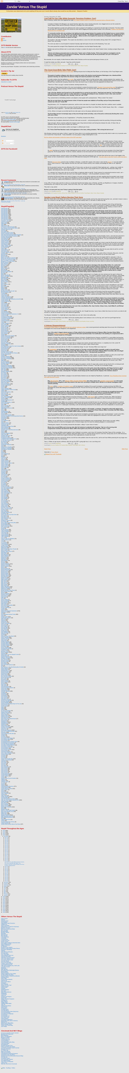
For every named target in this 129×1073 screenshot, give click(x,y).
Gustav (2, 419)
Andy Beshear (4, 244)
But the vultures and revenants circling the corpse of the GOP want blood (62, 137)
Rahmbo (3, 653)
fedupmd (6, 181)
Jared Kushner (4, 469)
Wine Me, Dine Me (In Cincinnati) (9, 1063)
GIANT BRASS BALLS (6, 402)
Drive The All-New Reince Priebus (9, 353)
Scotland (3, 692)
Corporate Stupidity (5, 318)
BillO (2, 273)
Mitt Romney (4, 589)
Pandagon (3, 982)
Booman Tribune (5, 932)
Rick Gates (3, 662)
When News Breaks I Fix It (7, 811)
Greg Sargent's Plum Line (7, 955)
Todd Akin (3, 761)
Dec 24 (6, 846)
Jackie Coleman (5, 460)
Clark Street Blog (5, 1043)
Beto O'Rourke (4, 263)
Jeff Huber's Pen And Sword (7, 957)
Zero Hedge (4, 1026)
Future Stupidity (5, 388)
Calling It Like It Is (5, 1038)
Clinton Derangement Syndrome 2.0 (9, 314)
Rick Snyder (4, 663)
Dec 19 (6, 853)
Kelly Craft (3, 519)
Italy (2, 456)
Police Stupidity (76, 321)
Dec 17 (6, 855)
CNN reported (91, 396)
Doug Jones (4, 350)
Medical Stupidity (5, 563)
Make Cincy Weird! (5, 1051)
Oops (2, 615)
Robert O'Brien (4, 669)
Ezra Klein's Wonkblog (6, 949)
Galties (2, 390)
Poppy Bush (4, 640)
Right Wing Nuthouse (6, 992)
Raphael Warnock (5, 656)
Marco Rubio (4, 550)
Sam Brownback (5, 686)
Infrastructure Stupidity (6, 447)
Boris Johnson (4, 284)
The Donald (4, 737)
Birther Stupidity (5, 275)
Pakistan (3, 620)
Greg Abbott (4, 417)
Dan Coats (3, 324)
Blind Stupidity (4, 278)
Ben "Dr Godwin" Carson (7, 260)
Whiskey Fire (4, 1021)
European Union (5, 379)
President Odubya (5, 645)
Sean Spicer (4, 698)
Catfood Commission (6, 296)
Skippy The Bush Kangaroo (7, 998)
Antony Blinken (4, 249)
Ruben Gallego (4, 680)
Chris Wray (3, 306)
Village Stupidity (5, 796)
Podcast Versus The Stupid (7, 636)
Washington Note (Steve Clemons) (9, 1020)
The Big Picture (4, 1009)
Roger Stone (4, 674)
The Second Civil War (69, 65)
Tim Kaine (3, 755)
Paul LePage (4, 627)
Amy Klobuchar (4, 238)
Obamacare (4, 612)
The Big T (3, 735)
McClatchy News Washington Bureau (10, 970)
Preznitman (4, 646)
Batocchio (6, 185)
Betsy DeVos (4, 264)
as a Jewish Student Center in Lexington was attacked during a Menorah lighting (94, 20)
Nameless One (4, 594)
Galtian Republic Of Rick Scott (8, 389)
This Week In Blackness (6, 1019)
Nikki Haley (4, 604)
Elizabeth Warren (5, 363)
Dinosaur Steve (5, 342)
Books (2, 283)
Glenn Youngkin (5, 405)
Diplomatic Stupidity (6, 343)
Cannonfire (3, 938)
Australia (3, 253)
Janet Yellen (4, 467)
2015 (4, 902)
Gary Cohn (3, 393)
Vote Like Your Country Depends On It (10, 800)
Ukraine (3, 785)
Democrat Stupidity (5, 336)
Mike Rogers (4, 585)
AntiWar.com (4, 924)
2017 (4, 899)
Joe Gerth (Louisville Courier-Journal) (10, 1047)
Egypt (2, 359)
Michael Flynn (65, 193)
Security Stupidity (5, 701)
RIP (2, 665)
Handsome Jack (5, 424)
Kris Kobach (4, 527)
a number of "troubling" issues (65, 386)
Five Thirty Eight (5, 954)
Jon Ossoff (3, 502)
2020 (4, 834)
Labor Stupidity (4, 530)
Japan (2, 468)
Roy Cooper (4, 678)
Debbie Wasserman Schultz (7, 335)
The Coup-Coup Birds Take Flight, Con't (60, 70)
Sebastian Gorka (5, 699)
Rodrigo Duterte (5, 672)
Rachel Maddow (5, 989)
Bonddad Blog (4, 931)
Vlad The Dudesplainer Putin (8, 798)
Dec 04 (6, 877)
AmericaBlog (4, 922)
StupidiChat (4, 721)
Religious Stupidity (61, 65)
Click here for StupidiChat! (12, 129)
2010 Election (4, 209)
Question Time (4, 651)
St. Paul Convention (6, 710)
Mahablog (3, 968)
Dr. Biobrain (4, 946)
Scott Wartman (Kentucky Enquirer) (9, 1053)
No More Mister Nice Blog (7, 974)
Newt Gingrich (4, 602)
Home (86, 449)
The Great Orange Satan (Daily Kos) (9, 1011)
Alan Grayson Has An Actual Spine (9, 228)
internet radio (7, 112)
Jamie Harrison (4, 466)
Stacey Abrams (4, 711)
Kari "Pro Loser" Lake (6, 507)
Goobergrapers (4, 411)
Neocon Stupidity (5, 600)
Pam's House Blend (6, 981)
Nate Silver (3, 597)
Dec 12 (6, 866)
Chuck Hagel (4, 308)
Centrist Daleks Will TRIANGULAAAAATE (11, 299)
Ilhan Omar (3, 442)
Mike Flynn (3, 581)
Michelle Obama (5, 575)
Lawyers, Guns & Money (7, 963)
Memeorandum (4, 972)
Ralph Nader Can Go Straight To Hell (10, 654)
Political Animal (4, 986)
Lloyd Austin (4, 543)
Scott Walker (4, 695)
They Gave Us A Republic (7, 1061)
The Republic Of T (5, 1016)
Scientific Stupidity (5, 691)
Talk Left (3, 1004)
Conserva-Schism (5, 316)
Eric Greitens (4, 374)
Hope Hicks (4, 434)
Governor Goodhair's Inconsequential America (12, 416)
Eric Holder (3, 377)
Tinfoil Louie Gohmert (6, 759)
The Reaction (4, 1015)
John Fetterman (5, 491)
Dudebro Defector (5, 356)
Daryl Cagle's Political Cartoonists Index (10, 942)
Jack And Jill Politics (6, 956)
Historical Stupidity (5, 433)
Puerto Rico (4, 649)
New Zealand (4, 601)
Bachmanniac (4, 254)
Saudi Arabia (4, 690)
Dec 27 (6, 842)
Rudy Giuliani (4, 682)
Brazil (2, 285)
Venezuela (3, 792)
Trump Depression (5, 773)
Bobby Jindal (4, 280)
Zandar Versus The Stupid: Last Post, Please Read (10, 184)
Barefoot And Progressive (7, 1034)
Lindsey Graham (5, 539)
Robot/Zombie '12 (5, 670)
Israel (2, 455)
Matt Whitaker (4, 560)
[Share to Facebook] (76, 64)
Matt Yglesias (4, 969)
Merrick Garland (5, 566)
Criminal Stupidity (62, 321)
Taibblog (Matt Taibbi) (6, 1003)
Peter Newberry (5, 632)
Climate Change (5, 312)
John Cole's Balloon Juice (7, 958)
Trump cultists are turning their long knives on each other (58, 71)
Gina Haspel (4, 403)
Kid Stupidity (4, 523)
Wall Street (3, 802)
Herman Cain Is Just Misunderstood (9, 429)
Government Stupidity (6, 414)
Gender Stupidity (5, 397)
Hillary (2, 432)
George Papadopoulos (6, 400)
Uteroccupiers (4, 789)
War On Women (82, 445)
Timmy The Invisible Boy (7, 758)
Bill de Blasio (4, 270)
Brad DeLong (4, 934)
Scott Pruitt (3, 694)
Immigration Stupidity (6, 444)
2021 (4, 833)
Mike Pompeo (4, 584)
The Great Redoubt (5, 1012)
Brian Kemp (4, 286)
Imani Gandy (4, 443)
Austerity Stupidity (5, 252)
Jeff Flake (3, 473)
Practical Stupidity (5, 641)
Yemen (2, 820)
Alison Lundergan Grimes (7, 233)
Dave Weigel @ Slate (6, 943)
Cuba (2, 322)
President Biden (5, 643)
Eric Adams (3, 372)
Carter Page (4, 295)
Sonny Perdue (4, 704)
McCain (3, 561)
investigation (53, 349)
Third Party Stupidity (6, 751)
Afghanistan (4, 223)
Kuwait (2, 528)
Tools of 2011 (4, 768)
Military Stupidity (71, 193)
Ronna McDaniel (5, 677)
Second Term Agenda (6, 700)
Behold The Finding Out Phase (8, 259)
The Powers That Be (6, 746)
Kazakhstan (4, 513)
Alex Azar (3, 230)
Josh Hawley (4, 503)
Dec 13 (6, 860)
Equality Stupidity (5, 371)
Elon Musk (3, 364)
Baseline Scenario (5, 927)
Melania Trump (4, 565)
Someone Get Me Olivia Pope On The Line (11, 703)
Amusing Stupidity (5, 237)
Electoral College (56, 162)
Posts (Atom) (54, 452)
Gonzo (2, 410)
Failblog (3, 950)
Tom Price (3, 764)
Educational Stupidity (6, 358)
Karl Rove (3, 510)
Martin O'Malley (5, 555)
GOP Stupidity (54, 193)
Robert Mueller (4, 668)
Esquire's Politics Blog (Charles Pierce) (10, 948)
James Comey (4, 465)
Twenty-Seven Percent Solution (8, 778)
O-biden (3, 608)
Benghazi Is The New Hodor (8, 261)
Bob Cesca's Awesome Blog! (8, 929)
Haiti (2, 421)
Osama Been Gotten (6, 617)
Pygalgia (3, 988)
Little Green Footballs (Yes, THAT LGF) (10, 965)
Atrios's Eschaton (5, 925)
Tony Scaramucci (5, 766)
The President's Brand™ (7, 747)
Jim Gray (3, 482)
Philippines (3, 633)
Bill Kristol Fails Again (6, 271)
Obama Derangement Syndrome (9, 610)
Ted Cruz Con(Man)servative (8, 731)
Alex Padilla (4, 231)
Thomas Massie (5, 754)
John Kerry (3, 496)
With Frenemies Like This (7, 816)
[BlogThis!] (72, 64)
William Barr (4, 813)
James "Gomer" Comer (6, 463)
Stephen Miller (4, 715)
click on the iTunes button (10, 119)
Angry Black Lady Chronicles (8, 923)
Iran (2, 450)
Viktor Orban (4, 795)
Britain (2, 287)
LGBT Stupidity (4, 536)
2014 (4, 903)
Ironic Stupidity (4, 453)
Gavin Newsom (4, 394)
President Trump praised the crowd (106, 87)
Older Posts (125, 449)
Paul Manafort (4, 628)
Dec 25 (6, 845)
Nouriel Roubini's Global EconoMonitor (10, 976)
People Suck (4, 630)
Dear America (4, 332)
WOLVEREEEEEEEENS (7, 817)
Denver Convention (5, 338)
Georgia (3, 401)
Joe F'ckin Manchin (5, 488)
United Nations (4, 787)
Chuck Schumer (5, 309)
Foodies (3, 386)
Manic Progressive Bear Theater (8, 549)
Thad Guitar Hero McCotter (7, 733)
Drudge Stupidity (5, 354)
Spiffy (2, 708)
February (6, 894)
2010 (4, 909)
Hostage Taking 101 (6, 435)
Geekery (3, 395)
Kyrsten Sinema (5, 529)
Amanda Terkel (4, 921)
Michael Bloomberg (5, 569)
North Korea (4, 606)
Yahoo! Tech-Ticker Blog (7, 1025)
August (5, 886)
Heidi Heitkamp (5, 427)
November (6, 882)
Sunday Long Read (90, 321)
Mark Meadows (4, 554)
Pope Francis (4, 639)
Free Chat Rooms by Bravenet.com (13, 130)
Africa (2, 224)
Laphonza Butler (5, 531)
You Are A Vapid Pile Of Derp (8, 821)
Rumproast (3, 993)
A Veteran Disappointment (54, 325)
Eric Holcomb (4, 375)
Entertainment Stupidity (6, 366)
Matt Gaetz (3, 559)
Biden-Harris (4, 268)
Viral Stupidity (4, 797)
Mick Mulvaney (4, 576)
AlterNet (3, 919)
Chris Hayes (4, 304)
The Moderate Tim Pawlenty (7, 742)
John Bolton (4, 489)
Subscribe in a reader (6, 82)
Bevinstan (3, 265)
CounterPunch (4, 939)
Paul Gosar (3, 624)
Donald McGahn (5, 347)
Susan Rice (4, 729)
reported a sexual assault (107, 381)
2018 (4, 898)
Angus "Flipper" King (6, 245)
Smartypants (4, 1000)
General (3, 398)
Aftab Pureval (4, 225)
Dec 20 (6, 851)
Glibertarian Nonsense (6, 408)
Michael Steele (4, 574)
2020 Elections (4, 215)
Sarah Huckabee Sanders (7, 687)
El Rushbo (3, 361)
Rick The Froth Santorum (7, 664)
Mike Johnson (4, 582)
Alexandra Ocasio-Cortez (7, 232)
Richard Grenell (5, 661)
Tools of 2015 (4, 772)
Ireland (2, 452)
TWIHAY (3, 779)
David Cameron (5, 328)
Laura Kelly (4, 533)
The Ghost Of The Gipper (7, 738)
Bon (4, 38)
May (5, 890)
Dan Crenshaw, (55, 381)
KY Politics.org (4, 1050)
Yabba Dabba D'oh (5, 819)
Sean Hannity (4, 696)
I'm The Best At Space (6, 440)
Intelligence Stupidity (6, 448)
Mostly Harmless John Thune (8, 590)
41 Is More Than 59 (5, 220)
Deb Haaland (4, 333)
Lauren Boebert (5, 534)
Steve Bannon (4, 717)
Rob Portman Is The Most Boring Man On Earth (12, 667)
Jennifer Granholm (5, 479)
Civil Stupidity (4, 311)
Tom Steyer (3, 765)
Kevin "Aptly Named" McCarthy (8, 522)
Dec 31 (6, 837)
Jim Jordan (3, 483)
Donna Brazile (4, 348)
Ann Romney (4, 247)
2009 (4, 910)
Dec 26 (6, 843)
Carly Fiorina (4, 294)
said (101, 145)
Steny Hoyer (4, 714)
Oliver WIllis (4, 978)
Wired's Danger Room (6, 1024)
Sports (2, 709)
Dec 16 (6, 856)
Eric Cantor (3, 373)
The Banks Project (5, 1058)
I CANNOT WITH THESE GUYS (8, 438)
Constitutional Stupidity (6, 317)
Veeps (2, 790)
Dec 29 (6, 840)
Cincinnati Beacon (5, 1039)
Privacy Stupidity (5, 647)
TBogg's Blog (4, 1002)
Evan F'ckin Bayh (5, 380)
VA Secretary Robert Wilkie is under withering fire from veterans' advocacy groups (65, 327)
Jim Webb (3, 484)
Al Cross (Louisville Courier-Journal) (10, 1032)
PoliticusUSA (4, 987)
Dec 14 (6, 859)
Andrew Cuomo (5, 241)
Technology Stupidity (6, 730)
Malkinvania (4, 547)
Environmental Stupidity (6, 367)
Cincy (2, 310)
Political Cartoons (5, 638)
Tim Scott (3, 757)
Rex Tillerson (4, 659)
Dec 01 (6, 880)
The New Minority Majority (7, 743)
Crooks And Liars (5, 940)
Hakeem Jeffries (5, 422)
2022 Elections (4, 217)
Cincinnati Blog (4, 1041)
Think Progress (4, 1018)
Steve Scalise (4, 719)
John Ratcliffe (4, 497)
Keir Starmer (4, 515)
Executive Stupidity (55, 445)
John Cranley (4, 490)
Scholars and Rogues (6, 996)
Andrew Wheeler (5, 242)
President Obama (5, 644)
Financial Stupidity (5, 383)
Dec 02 (6, 879)
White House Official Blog (7, 1023)
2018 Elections (4, 214)
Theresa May (4, 750)
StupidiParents (4, 723)
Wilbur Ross (4, 812)
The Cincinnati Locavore (7, 1059)
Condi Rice (3, 315)
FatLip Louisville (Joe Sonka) (8, 1046)
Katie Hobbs (4, 511)
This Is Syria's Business (6, 753)
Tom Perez (3, 763)
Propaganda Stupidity (6, 648)
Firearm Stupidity (5, 385)
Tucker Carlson (4, 776)
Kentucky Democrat (5, 1049)
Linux (2, 541)
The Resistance (5, 748)
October (6, 883)
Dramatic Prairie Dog (6, 351)
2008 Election (4, 208)
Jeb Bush (3, 472)
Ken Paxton (4, 521)
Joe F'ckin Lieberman (6, 487)
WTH (2, 818)
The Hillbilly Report (5, 1060)
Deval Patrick (4, 339)
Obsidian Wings (5, 977)
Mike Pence (4, 583)
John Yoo (3, 499)
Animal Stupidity (5, 246)
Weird (2, 808)
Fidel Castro (4, 382)
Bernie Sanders (5, 262)
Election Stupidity (5, 362)
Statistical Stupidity (5, 712)
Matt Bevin (3, 558)
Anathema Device (8, 197)
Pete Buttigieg (4, 631)
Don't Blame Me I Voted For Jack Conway (11, 346)
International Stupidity (6, 449)
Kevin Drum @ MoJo (6, 962)
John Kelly (3, 495)
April (5, 891)
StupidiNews (4, 722)
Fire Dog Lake (4, 953)
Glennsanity (4, 406)
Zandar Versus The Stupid (26, 7)
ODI (2, 613)
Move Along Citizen (5, 591)
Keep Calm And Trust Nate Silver (9, 514)
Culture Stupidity (5, 323)
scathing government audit (61, 333)
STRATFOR (4, 994)
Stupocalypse (4, 725)
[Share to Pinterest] (77, 64)
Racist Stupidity (5, 652)
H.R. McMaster (4, 420)
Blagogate (3, 277)
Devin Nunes (4, 340)
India (2, 445)
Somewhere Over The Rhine (8, 1054)
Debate (3, 334)
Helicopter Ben (4, 428)
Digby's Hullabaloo (5, 945)
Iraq (2, 451)
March (5, 892)
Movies (3, 592)
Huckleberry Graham (6, 437)
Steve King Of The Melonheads (8, 718)
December (6, 836)
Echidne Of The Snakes (6, 947)
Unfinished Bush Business (7, 786)
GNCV (2, 409)
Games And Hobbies (6, 391)
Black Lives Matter (54, 321)
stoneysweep (7, 194)
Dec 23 (6, 847)
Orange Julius (4, 616)
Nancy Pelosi (4, 596)
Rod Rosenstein (5, 671)
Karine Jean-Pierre (5, 508)
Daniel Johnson (5, 326)
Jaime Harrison (4, 461)
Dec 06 (6, 874)
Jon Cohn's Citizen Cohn (7, 959)
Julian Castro (4, 505)
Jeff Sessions (4, 474)
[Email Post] (69, 63)
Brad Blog (3, 933)
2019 (4, 896)
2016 (4, 900)
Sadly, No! (3, 995)
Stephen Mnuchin (5, 716)
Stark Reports (4, 1001)
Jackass (3, 459)
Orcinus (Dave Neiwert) (6, 979)
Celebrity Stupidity (5, 297)
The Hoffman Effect (5, 739)
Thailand (3, 734)
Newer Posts (47, 449)
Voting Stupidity (5, 801)
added (51, 150)
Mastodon (3, 136)
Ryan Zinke (4, 684)
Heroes (3, 430)
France (2, 387)
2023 (4, 830)
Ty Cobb (3, 782)
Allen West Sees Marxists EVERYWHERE (11, 234)
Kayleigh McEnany (5, 512)
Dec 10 (6, 869)
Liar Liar (3, 537)
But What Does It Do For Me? (8, 291)
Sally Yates (3, 685)
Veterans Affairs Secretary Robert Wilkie (76, 381)
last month (70, 79)
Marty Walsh (4, 557)
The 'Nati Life (4, 1057)
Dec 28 (6, 841)
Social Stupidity (82, 321)
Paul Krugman (4, 625)
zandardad (6, 189)
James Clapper (4, 464)
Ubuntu (3, 784)
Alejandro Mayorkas (6, 229)
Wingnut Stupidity (84, 65)
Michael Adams (4, 568)
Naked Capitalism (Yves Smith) (8, 973)
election (110, 162)
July (5, 887)
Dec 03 (6, 878)
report (51, 386)
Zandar (4, 40)
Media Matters (4, 971)
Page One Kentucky (6, 1052)
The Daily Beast (5, 1010)
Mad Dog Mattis (5, 546)
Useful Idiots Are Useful (6, 788)
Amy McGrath (4, 239)
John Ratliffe (4, 498)
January (6, 895)
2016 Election (4, 213)
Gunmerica (59, 193)
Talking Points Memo (6, 1005)
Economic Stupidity (5, 357)
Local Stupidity (54, 65)
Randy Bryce (4, 655)
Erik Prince (3, 378)
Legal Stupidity (69, 321)
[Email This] (71, 64)
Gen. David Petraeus (6, 396)
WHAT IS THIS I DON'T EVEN (8, 810)
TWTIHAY (3, 780)
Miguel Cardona (5, 578)
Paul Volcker (4, 629)
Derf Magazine (4, 1044)
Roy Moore (3, 679)
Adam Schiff (4, 222)
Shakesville (4, 997)
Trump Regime (87, 193)
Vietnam (3, 794)
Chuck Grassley (5, 307)
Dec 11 (6, 868)
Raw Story (3, 990)
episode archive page (14, 122)
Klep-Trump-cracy (5, 526)
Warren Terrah (77, 65)
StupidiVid (3, 724)
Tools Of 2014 (4, 771)
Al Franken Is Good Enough (7, 226)
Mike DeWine (4, 580)
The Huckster (4, 740)
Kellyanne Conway (5, 520)
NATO (2, 598)
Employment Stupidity (6, 365)
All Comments (6, 143)
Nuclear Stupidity (5, 607)
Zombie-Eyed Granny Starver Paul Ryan (10, 824)
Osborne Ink (4, 980)
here (5, 47)
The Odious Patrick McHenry (8, 745)
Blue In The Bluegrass (6, 1036)
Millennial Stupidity (5, 588)
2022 (4, 832)
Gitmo (2, 404)
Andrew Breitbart (5, 240)
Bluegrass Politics (5, 1037)
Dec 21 (6, 850)
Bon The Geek (4, 281)
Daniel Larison (4, 941)
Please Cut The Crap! (6, 985)
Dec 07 (6, 873)
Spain (2, 707)
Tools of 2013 (4, 770)
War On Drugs (4, 803)
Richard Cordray (5, 660)
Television (3, 732)
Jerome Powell (4, 480)
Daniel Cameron (5, 325)
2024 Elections (4, 218)
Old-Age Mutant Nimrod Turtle (8, 614)
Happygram (4, 425)
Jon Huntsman (4, 500)
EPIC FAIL (3, 369)
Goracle (3, 413)
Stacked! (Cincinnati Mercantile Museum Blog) (12, 1055)
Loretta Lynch (4, 545)
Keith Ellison (4, 516)
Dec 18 (6, 854)
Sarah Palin (4, 688)
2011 (4, 907)
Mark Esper (4, 553)
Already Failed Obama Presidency (9, 236)
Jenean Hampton (5, 477)
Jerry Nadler (4, 481)
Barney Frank (4, 256)
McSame (3, 562)
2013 (4, 905)
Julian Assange (4, 504)
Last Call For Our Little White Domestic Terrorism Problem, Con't (70, 18)
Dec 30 (6, 838)
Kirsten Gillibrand (5, 524)
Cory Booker (4, 319)
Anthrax (3, 248)
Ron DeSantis (4, 675)
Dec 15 (6, 858)
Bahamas (3, 255)
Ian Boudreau (4, 441)
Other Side (3, 618)
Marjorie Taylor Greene (6, 551)
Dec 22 (6, 849)
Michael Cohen (4, 570)
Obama (3, 609)
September (6, 884)
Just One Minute (5, 961)
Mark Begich (4, 552)
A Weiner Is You (5, 221)
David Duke (4, 330)
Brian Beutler (4, 935)
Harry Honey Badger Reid (7, 426)
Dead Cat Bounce (5, 331)
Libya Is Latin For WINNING (7, 538)
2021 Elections (4, 216)
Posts (4, 141)
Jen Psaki (3, 476)
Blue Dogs (3, 279)
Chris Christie (4, 303)
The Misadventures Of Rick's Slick (9, 741)
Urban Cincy (4, 1062)
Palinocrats (3, 621)
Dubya (2, 355)
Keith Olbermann (5, 518)
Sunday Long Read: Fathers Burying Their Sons (63, 197)
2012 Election (4, 210)
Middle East (4, 577)
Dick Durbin (4, 341)
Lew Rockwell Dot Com (6, 964)
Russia (2, 683)
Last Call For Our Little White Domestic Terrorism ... (15, 861)
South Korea (4, 706)
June (5, 888)
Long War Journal (5, 966)
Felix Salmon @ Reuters (7, 951)
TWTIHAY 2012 (4, 781)
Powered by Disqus (5, 202)
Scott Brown (4, 693)
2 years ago (23, 184)
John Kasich (4, 494)
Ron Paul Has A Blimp (6, 676)
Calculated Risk (5, 937)
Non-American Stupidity (6, 605)
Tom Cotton (4, 762)
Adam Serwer (4, 918)
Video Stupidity (4, 793)
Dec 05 (6, 875)
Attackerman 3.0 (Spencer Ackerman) (10, 926)
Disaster (3, 344)
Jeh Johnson (4, 475)
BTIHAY (3, 288)
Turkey (2, 777)
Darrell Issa (4, 327)
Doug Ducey (4, 349)
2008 (4, 912)
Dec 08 (6, 871)
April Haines (4, 250)
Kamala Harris (4, 506)
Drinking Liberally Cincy (7, 1045)
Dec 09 (6, 870)
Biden (2, 267)
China (2, 302)
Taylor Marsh (4, 1006)
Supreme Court (4, 727)
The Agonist (4, 1008)
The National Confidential (7, 1013)
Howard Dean (4, 436)
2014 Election (4, 212)
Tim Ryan (3, 756)
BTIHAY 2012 (4, 289)
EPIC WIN (3, 370)
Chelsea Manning (5, 301)
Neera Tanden (4, 599)
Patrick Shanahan (5, 623)
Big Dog (3, 269)
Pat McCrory (4, 622)
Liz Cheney (4, 542)
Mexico (3, 567)
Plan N (2, 635)
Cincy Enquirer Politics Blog (7, 1042)
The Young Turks (5, 1017)
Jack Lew (3, 458)
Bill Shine (3, 272)
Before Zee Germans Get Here (8, 257)
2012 (4, 906)
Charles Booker (5, 300)
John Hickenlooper (5, 492)
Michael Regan (4, 573)
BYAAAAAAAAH (5, 292)
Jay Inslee (3, 471)
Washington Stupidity (6, 806)
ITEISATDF (3, 457)
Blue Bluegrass (4, 1035)
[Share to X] (74, 64)
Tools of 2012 (4, 769)
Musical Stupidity (5, 593)
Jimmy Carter (4, 486)
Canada (3, 293)
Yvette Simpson (5, 823)
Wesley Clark (4, 809)
